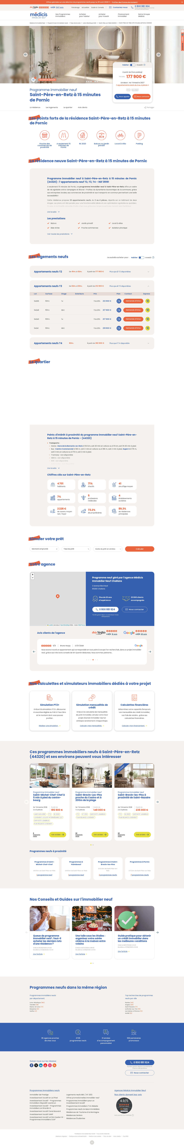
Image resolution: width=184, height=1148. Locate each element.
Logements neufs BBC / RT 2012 (79, 1095)
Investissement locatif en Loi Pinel (44, 1098)
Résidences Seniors (74, 1115)
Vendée (34, 1005)
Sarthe (33, 1011)
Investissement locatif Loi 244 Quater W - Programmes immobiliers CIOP (47, 1118)
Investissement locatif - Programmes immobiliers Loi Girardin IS (45, 1107)
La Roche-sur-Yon (132, 1009)
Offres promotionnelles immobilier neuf (82, 1098)
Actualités (85, 7)
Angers (129, 1005)
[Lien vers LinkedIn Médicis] (41, 1065)
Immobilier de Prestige (39, 1095)
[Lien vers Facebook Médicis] (31, 1065)
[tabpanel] (92, 54)
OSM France (81, 625)
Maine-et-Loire (36, 1007)
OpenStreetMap (65, 625)
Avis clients (117, 1136)
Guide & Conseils (97, 7)
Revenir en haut (92, 1142)
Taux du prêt (69, 549)
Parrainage (76, 7)
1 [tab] (86, 81)
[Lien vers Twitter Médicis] (36, 1065)
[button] (58, 596)
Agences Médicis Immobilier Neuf (130, 1090)
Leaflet (50, 625)
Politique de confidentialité (77, 1136)
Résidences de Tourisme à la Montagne (82, 1112)
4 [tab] (93, 81)
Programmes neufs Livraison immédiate (82, 1109)
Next (158, 54)
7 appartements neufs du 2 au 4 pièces (132, 85)
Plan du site (107, 1136)
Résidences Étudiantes (75, 1118)
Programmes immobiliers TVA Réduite (82, 1106)
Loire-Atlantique (37, 1003)
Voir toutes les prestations (58, 234)
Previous (25, 54)
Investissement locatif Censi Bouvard (45, 1111)
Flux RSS (125, 1136)
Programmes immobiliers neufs (45, 1090)
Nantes (129, 1003)
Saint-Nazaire (131, 1007)
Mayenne (34, 1009)
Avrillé (128, 1013)
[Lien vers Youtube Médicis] (45, 1065)
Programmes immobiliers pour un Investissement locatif (80, 1102)
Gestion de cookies (95, 1136)
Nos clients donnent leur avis (128, 1094)
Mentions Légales (61, 1136)
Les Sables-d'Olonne (133, 1011)
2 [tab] (88, 81)
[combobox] (107, 549)
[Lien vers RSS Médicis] (54, 1065)
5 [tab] (95, 81)
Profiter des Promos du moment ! (125, 2)
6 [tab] (97, 81)
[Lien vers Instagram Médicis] (50, 1065)
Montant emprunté (40, 549)
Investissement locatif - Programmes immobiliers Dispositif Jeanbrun (45, 1102)
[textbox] (109, 550)
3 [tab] (90, 81)
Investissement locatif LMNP (41, 1114)
